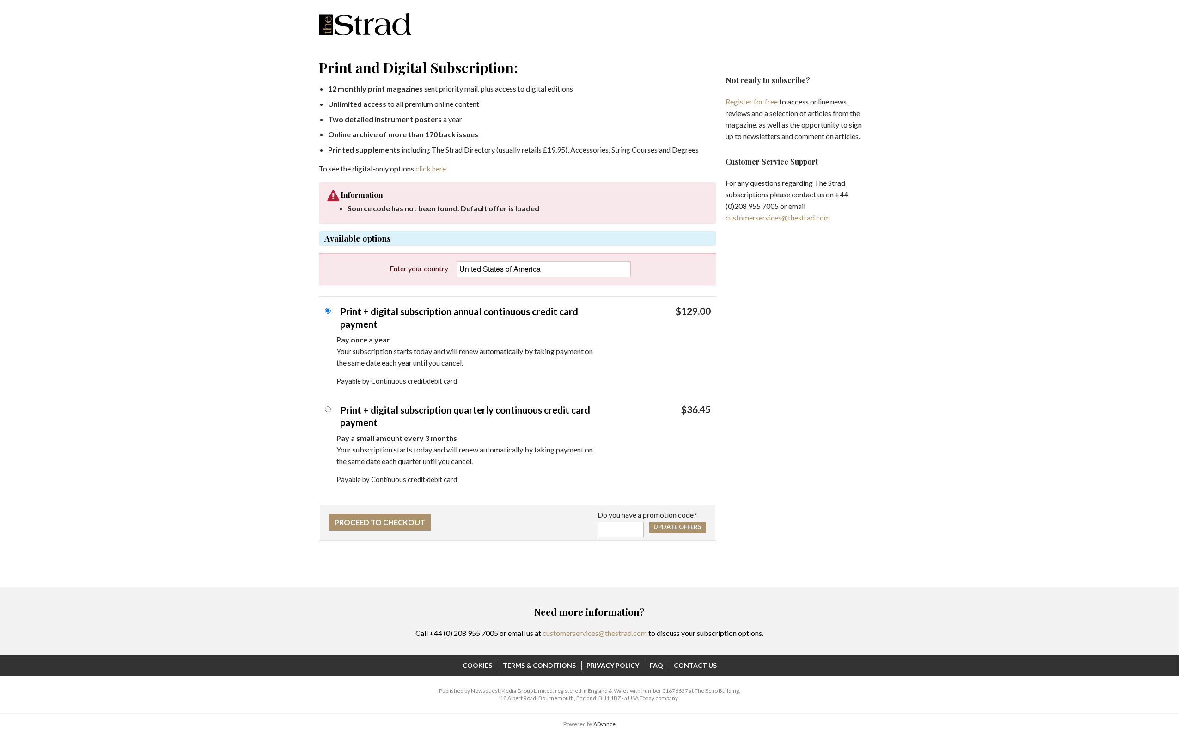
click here (430, 168)
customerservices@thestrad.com (778, 217)
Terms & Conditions (539, 665)
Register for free (752, 101)
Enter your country (419, 268)
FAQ (656, 665)
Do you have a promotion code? (647, 514)
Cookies (477, 665)
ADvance (604, 724)
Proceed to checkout (380, 522)
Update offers (677, 527)
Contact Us (695, 665)
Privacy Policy (612, 665)
